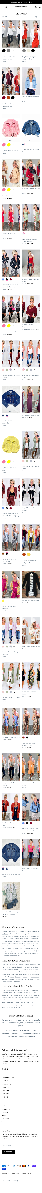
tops (28, 972)
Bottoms (5, 1112)
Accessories (6, 1109)
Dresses (4, 1115)
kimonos (8, 972)
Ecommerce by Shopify (26, 1186)
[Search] (6, 6)
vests (30, 969)
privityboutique (10, 1186)
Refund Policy (15, 1173)
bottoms (36, 972)
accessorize (35, 977)
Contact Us (5, 1087)
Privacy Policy (5, 1173)
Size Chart (5, 1090)
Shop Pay (5, 1097)
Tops (3, 1122)
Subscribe (8, 1152)
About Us (5, 1081)
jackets (35, 969)
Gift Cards (5, 1118)
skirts (25, 977)
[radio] (4, 51)
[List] (39, 17)
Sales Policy (6, 1093)
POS (16, 1186)
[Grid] (36, 17)
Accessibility (6, 1084)
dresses (17, 977)
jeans (12, 977)
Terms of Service (26, 1173)
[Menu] (2, 6)
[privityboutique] (21, 6)
